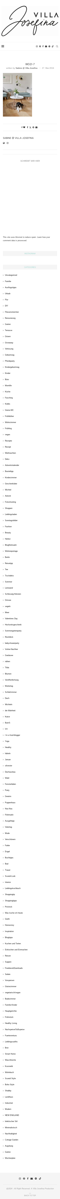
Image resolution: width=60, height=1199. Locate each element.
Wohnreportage (11, 551)
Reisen (8, 956)
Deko (7, 459)
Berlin (7, 557)
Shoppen (8, 508)
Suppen (8, 962)
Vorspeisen (9, 980)
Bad (6, 864)
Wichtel (8, 490)
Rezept (8, 447)
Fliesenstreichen (12, 312)
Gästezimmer (10, 986)
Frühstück (9, 1017)
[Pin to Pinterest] (33, 127)
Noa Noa (8, 809)
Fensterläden (10, 784)
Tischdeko (9, 576)
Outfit (7, 919)
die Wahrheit (10, 710)
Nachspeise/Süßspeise (14, 1029)
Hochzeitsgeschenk (13, 625)
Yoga (7, 741)
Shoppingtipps (11, 901)
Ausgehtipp (9, 821)
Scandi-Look (10, 876)
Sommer (8, 582)
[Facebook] (43, 46)
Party (7, 790)
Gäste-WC (9, 410)
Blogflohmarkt (11, 545)
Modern (8, 1109)
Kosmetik (9, 1066)
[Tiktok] (53, 46)
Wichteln (8, 704)
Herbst (7, 539)
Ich (6, 729)
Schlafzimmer (11, 692)
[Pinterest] (40, 46)
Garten (8, 324)
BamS (7, 723)
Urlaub (7, 293)
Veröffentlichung (11, 680)
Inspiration (9, 931)
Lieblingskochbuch (13, 888)
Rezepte (8, 441)
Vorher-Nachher (11, 649)
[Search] (57, 46)
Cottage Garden (11, 1140)
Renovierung (10, 318)
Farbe (7, 845)
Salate (7, 974)
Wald (7, 778)
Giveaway (9, 343)
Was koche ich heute (14, 913)
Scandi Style (10, 1078)
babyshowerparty (12, 643)
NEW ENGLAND (12, 1115)
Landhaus (9, 1097)
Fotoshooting (10, 502)
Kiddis (7, 404)
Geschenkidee (11, 484)
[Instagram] (37, 46)
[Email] (46, 46)
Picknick (8, 907)
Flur (6, 300)
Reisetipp (9, 563)
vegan (7, 434)
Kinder (7, 373)
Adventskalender (12, 465)
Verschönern (10, 839)
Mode (7, 833)
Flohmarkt (9, 815)
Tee (6, 569)
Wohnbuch (9, 1072)
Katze (7, 717)
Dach (7, 698)
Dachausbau (10, 772)
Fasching (9, 398)
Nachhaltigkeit (11, 1134)
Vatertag (8, 827)
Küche (7, 392)
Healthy (8, 747)
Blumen (8, 674)
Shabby (8, 1091)
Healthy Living (11, 1023)
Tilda (7, 667)
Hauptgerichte (11, 1011)
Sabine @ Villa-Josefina (26, 68)
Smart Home (10, 1054)
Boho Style (9, 1084)
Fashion (8, 526)
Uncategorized (11, 275)
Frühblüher (9, 416)
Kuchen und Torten (13, 943)
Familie (8, 281)
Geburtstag (9, 355)
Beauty (8, 533)
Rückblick (9, 637)
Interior (8, 882)
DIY (6, 306)
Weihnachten (10, 453)
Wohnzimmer (10, 422)
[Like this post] (24, 127)
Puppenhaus (10, 802)
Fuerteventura (11, 1035)
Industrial (9, 1103)
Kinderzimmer (11, 477)
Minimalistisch (11, 1127)
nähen (7, 661)
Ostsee (8, 600)
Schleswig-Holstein (13, 594)
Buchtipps (9, 858)
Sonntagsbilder (11, 520)
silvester (8, 766)
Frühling (8, 428)
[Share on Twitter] (30, 127)
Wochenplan (10, 1158)
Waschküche (10, 1060)
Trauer (7, 870)
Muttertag (9, 686)
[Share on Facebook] (27, 127)
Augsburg (9, 1146)
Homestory (9, 925)
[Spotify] (49, 46)
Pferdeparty (10, 361)
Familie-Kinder (11, 1005)
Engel (7, 851)
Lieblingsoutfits (11, 1042)
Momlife (8, 385)
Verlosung (9, 349)
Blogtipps (9, 937)
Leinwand (9, 588)
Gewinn (8, 796)
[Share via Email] (36, 127)
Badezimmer (10, 999)
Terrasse (8, 330)
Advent (8, 496)
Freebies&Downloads (14, 968)
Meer (7, 612)
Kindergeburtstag (12, 367)
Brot (6, 1048)
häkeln (7, 753)
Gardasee (9, 655)
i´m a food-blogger (12, 735)
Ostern (8, 336)
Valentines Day (11, 618)
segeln (7, 606)
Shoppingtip (10, 894)
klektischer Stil (11, 1121)
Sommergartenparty (13, 631)
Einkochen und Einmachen (16, 950)
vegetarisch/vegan (12, 992)
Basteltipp (9, 471)
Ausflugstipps (10, 287)
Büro (7, 379)
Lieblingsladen (11, 514)
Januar (8, 759)
